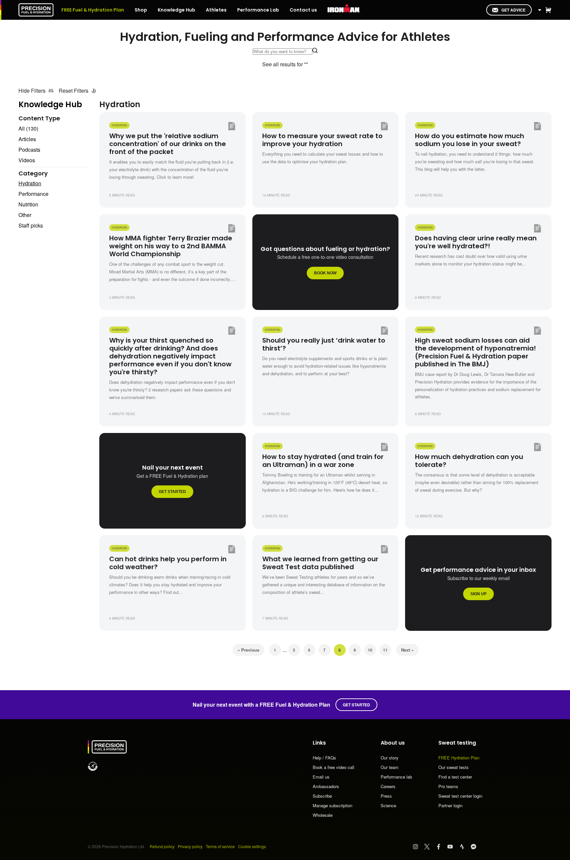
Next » (407, 650)
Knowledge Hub (50, 104)
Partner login (450, 805)
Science (388, 805)
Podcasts (29, 149)
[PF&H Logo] (35, 9)
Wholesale (322, 815)
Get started (356, 705)
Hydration (29, 183)
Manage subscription (332, 806)
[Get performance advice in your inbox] (478, 583)
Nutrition (28, 204)
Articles (27, 139)
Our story (389, 758)
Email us (321, 777)
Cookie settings (252, 846)
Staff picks (30, 225)
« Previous (248, 650)
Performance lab (396, 777)
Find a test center (455, 777)
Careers (388, 786)
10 (370, 650)
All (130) (28, 128)
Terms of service (220, 846)
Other (24, 215)
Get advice (513, 10)
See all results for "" (285, 64)
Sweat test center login (460, 796)
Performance (33, 194)
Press (386, 796)
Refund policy (162, 846)
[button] (548, 10)
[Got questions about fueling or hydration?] (325, 262)
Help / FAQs (324, 758)
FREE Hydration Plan (458, 758)
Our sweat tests (453, 767)
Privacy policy (190, 846)
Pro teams (448, 786)
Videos (26, 160)
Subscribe (322, 796)
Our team (389, 767)
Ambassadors (326, 786)
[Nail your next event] (172, 481)
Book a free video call (333, 767)
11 (385, 650)
